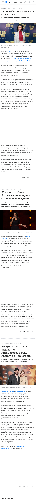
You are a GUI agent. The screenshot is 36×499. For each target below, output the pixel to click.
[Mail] (6, 2)
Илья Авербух (20, 391)
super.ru (18, 343)
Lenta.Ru (18, 189)
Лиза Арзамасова (7, 391)
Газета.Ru (21, 8)
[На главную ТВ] (8, 2)
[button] (18, 33)
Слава (9, 51)
